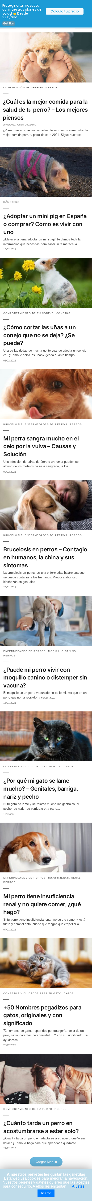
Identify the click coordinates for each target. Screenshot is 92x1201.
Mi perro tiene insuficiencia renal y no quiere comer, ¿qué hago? (42, 904)
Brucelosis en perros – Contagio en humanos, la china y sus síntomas (45, 557)
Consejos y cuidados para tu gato (32, 766)
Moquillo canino (62, 651)
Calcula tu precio (64, 11)
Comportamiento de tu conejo (28, 313)
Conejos (63, 313)
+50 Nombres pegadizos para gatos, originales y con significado (42, 1015)
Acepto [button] (46, 1193)
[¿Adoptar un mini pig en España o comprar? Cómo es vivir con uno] (46, 195)
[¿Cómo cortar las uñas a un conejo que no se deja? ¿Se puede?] (46, 307)
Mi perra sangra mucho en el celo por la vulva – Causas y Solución (41, 446)
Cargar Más (44, 1162)
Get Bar (8, 23)
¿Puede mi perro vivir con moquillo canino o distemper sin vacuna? (45, 677)
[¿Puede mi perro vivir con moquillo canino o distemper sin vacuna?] (46, 645)
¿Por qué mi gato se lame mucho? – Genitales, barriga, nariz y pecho (40, 788)
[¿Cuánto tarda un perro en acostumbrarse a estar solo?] (46, 1102)
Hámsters (11, 202)
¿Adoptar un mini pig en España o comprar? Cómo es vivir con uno (45, 224)
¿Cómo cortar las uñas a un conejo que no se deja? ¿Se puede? (39, 335)
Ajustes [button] (78, 1186)
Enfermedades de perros (46, 424)
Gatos (69, 766)
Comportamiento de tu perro (27, 1109)
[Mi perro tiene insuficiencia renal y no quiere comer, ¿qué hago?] (46, 871)
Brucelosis (12, 424)
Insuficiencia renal (64, 877)
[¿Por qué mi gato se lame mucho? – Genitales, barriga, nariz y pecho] (46, 760)
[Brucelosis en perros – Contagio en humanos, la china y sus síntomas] (46, 529)
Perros (52, 87)
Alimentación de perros (23, 87)
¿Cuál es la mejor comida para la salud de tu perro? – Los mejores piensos (45, 109)
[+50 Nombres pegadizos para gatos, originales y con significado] (46, 987)
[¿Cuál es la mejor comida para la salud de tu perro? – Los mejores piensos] (46, 57)
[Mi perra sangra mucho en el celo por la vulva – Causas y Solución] (46, 418)
